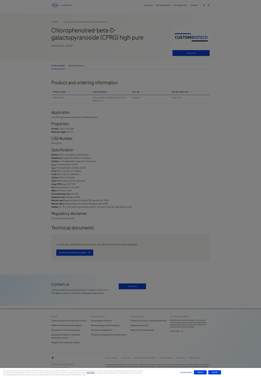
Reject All (200, 372)
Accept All (215, 372)
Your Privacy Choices (186, 372)
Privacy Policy (90, 373)
